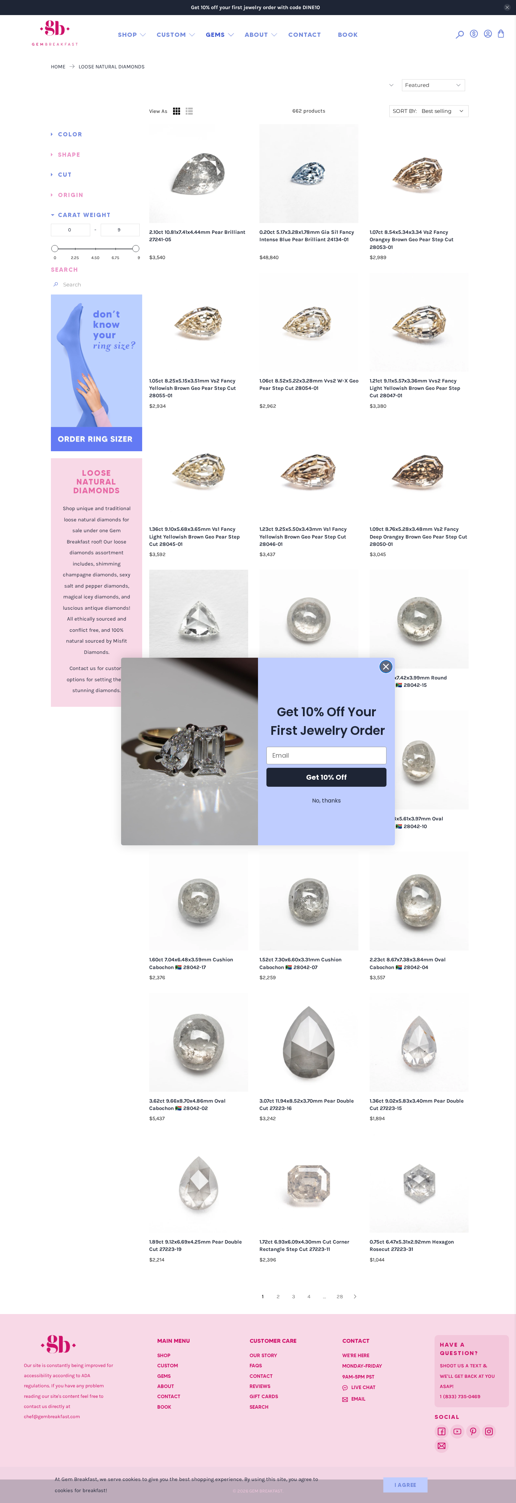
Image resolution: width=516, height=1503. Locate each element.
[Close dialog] (386, 667)
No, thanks (326, 801)
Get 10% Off (326, 777)
